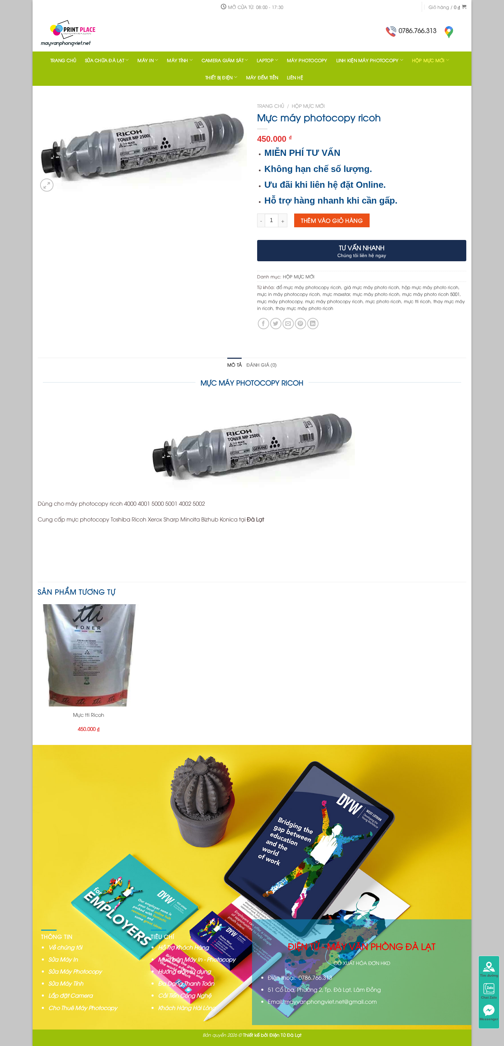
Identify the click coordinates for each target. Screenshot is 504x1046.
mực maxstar (336, 294)
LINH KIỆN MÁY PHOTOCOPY (367, 60)
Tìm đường (489, 975)
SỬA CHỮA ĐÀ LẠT (104, 60)
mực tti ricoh (417, 301)
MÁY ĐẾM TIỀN (262, 77)
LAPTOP (265, 60)
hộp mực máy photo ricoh (430, 287)
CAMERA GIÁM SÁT (222, 60)
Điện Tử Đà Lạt (285, 1035)
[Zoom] (46, 185)
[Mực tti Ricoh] (89, 655)
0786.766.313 (417, 30)
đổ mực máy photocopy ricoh (308, 287)
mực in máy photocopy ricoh (288, 294)
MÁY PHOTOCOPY (307, 60)
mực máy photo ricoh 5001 (431, 294)
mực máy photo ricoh (376, 294)
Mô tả (234, 364)
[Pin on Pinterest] (300, 323)
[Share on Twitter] (275, 323)
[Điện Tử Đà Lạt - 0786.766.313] (82, 32)
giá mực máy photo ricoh (371, 287)
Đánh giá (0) (262, 364)
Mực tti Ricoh (88, 715)
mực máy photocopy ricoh (334, 301)
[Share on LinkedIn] (313, 323)
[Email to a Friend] (288, 323)
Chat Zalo (489, 997)
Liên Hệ (295, 77)
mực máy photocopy (279, 301)
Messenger (489, 1019)
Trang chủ (270, 105)
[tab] (234, 364)
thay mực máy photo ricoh (304, 308)
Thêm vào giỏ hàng (332, 220)
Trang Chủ (63, 60)
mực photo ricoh (383, 301)
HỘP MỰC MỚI (428, 60)
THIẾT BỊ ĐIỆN (218, 77)
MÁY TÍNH (177, 60)
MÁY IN (145, 60)
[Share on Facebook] (263, 323)
